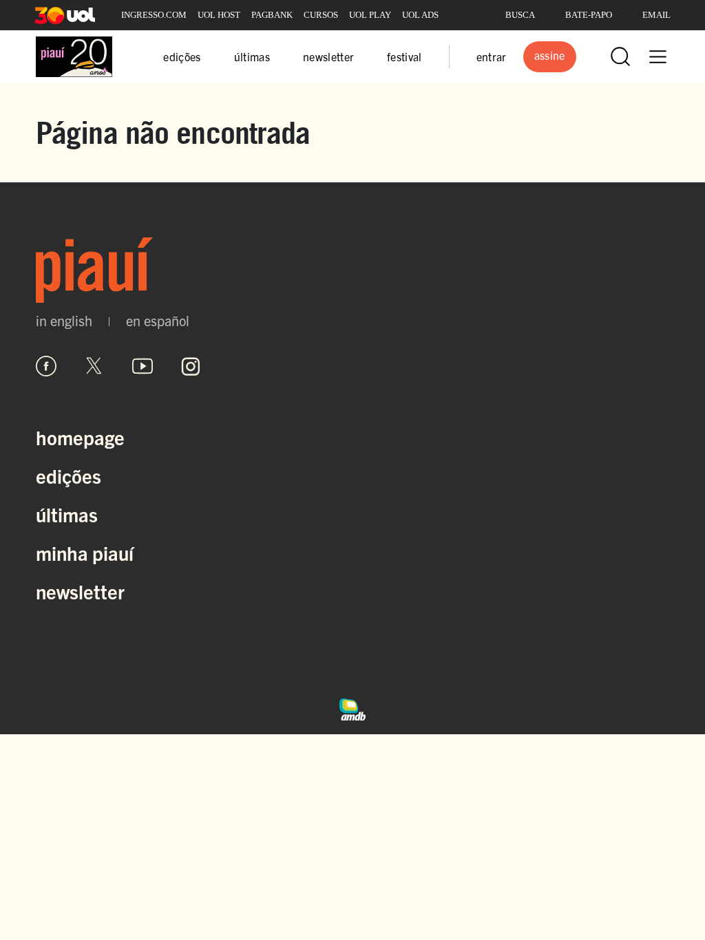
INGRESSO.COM (154, 15)
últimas (252, 56)
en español (157, 321)
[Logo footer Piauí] (352, 270)
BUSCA (520, 15)
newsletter (328, 56)
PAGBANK (272, 15)
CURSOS (321, 15)
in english (64, 321)
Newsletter (80, 591)
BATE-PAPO (588, 15)
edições (181, 56)
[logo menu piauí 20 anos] (74, 56)
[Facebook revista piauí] (46, 366)
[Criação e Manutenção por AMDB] (352, 707)
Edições (68, 475)
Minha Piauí (85, 552)
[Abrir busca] (620, 56)
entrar (491, 56)
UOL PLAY (370, 15)
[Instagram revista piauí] (190, 366)
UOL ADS (420, 15)
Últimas (67, 514)
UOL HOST (219, 15)
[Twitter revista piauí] (94, 366)
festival (404, 56)
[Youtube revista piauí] (142, 366)
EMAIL (656, 15)
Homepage (80, 437)
